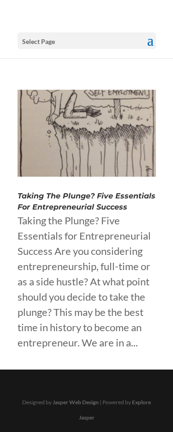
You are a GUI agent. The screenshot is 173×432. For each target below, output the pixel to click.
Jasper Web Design (76, 402)
